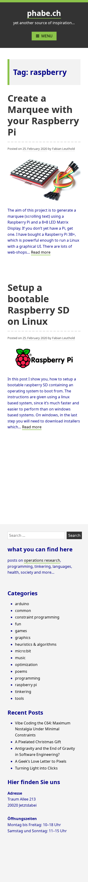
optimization (26, 664)
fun (18, 624)
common (23, 610)
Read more (40, 252)
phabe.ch (44, 13)
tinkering (23, 691)
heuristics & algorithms (36, 644)
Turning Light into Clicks (36, 768)
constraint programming (37, 617)
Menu (47, 36)
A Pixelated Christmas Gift (38, 741)
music (20, 657)
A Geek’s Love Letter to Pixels (40, 761)
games (21, 630)
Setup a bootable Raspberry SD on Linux (39, 304)
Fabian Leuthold (63, 149)
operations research (42, 560)
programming (27, 678)
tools (19, 698)
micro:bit (23, 651)
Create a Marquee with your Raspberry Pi (43, 115)
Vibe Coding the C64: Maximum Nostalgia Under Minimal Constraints (42, 729)
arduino (22, 603)
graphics (23, 637)
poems (21, 671)
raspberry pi (26, 684)
